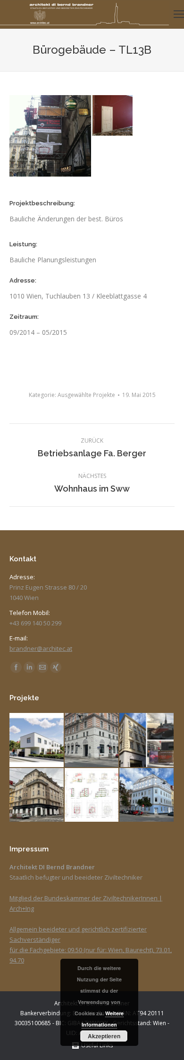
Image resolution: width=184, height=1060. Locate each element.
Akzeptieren (104, 1036)
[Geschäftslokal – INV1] (37, 795)
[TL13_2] (113, 116)
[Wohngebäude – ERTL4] (147, 740)
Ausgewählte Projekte (86, 395)
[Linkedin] (29, 667)
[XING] (55, 667)
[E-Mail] (42, 667)
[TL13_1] (50, 136)
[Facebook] (16, 667)
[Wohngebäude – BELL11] (147, 795)
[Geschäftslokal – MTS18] (92, 740)
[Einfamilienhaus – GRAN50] (92, 795)
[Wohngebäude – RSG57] (37, 740)
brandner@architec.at (40, 648)
